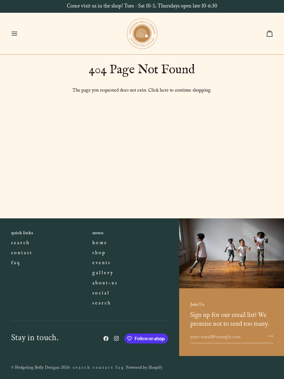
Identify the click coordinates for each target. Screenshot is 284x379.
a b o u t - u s (104, 283)
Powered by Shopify (144, 367)
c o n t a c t (21, 253)
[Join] (268, 336)
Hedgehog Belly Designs (37, 367)
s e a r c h (20, 243)
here (164, 90)
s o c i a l (100, 293)
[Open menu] (19, 33)
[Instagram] (116, 338)
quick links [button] (22, 233)
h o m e (99, 243)
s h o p (98, 253)
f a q (15, 263)
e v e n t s (101, 263)
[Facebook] (105, 338)
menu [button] (97, 233)
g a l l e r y (102, 273)
